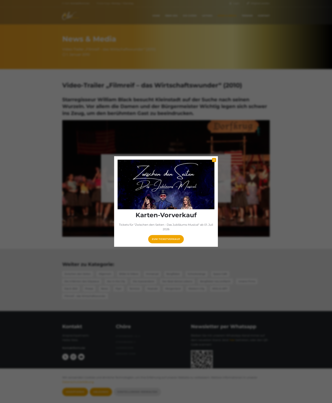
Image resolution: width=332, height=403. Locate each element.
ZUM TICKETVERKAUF (166, 239)
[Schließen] (214, 160)
